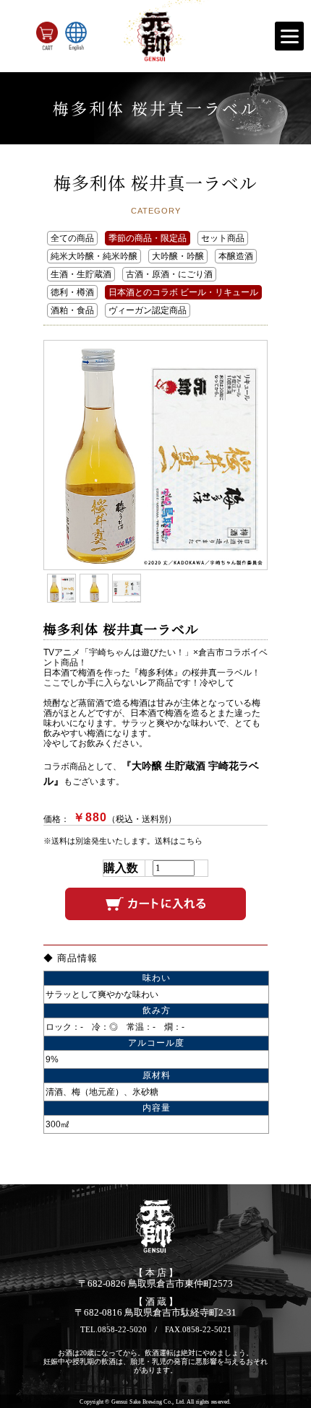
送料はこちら (179, 840)
